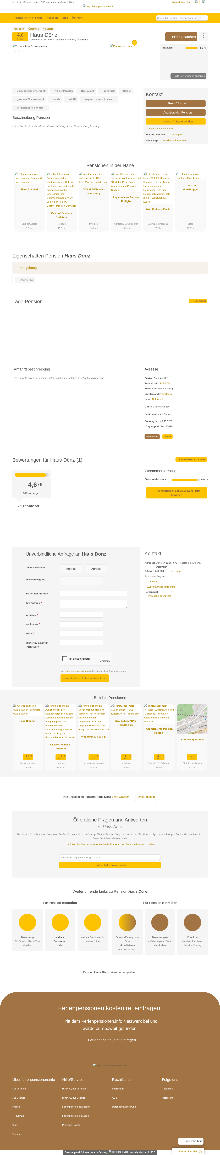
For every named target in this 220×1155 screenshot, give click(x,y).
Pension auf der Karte (160, 128)
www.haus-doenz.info (174, 140)
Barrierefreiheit (192, 1141)
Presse (16, 1106)
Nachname (32, 624)
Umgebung (28, 268)
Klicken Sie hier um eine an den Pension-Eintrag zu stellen (111, 844)
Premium (201, 168)
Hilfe (188, 2)
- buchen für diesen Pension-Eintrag (192, 941)
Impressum (118, 1088)
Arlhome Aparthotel (192, 739)
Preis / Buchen (183, 37)
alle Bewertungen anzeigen (190, 75)
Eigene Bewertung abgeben (192, 459)
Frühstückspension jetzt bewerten (178, 492)
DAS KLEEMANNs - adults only (94, 191)
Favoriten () (190, 1151)
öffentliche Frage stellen (111, 865)
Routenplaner (199, 301)
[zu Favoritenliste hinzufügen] (17, 49)
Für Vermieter (19, 1088)
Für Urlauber (19, 1097)
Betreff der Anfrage (37, 593)
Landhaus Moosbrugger (191, 187)
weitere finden (60, 941)
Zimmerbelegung (35, 579)
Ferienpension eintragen (75, 1115)
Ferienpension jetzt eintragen (112, 1040)
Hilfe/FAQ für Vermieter (74, 1088)
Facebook (167, 1088)
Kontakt (167, 436)
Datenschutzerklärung (77, 671)
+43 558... (161, 134)
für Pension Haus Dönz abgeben (27, 941)
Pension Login (177, 2)
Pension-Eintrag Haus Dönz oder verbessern (127, 943)
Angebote (52, 17)
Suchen (205, 18)
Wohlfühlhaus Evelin (158, 209)
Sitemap (16, 1134)
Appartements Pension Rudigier (126, 199)
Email (29, 633)
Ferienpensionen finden (28, 17)
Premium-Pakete (71, 1125)
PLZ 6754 (165, 383)
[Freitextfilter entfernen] (198, 18)
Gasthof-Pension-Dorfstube (61, 215)
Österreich (157, 399)
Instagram (167, 1097)
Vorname (31, 615)
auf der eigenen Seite (160, 941)
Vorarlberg (166, 394)
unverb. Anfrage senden (177, 121)
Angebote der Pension (177, 112)
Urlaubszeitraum (35, 567)
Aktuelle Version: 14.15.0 (142, 1152)
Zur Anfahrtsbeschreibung (161, 586)
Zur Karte (152, 581)
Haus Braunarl (29, 189)
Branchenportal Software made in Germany (85, 1152)
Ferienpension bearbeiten (76, 1106)
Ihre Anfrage (33, 602)
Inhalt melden (146, 796)
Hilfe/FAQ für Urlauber (74, 1097)
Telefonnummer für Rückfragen (37, 644)
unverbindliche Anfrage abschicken (84, 678)
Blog (65, 17)
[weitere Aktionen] (203, 36)
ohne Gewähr (120, 796)
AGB (114, 1097)
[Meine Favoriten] (90, 18)
